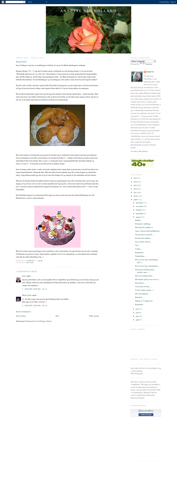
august (138, 217)
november (140, 206)
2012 (136, 189)
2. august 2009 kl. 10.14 (34, 289)
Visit (137, 245)
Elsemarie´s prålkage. (143, 223)
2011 (136, 192)
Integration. (139, 252)
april (138, 319)
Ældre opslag (94, 316)
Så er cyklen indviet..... (143, 241)
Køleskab (138, 297)
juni (137, 312)
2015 (136, 178)
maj (137, 316)
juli (137, 309)
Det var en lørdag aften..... (144, 275)
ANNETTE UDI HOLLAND (88, 10)
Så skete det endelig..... (143, 238)
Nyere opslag (21, 316)
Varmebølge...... (141, 256)
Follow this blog (146, 414)
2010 (136, 196)
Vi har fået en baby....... (143, 286)
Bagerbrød (139, 304)
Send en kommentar (23, 311)
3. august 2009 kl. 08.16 (34, 305)
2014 (136, 181)
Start (57, 316)
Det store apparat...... (142, 293)
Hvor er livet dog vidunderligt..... (147, 266)
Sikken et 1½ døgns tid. (144, 301)
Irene (24, 276)
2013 (136, 185)
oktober (139, 210)
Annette (150, 72)
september (140, 213)
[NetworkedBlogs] (146, 410)
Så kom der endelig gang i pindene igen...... (145, 270)
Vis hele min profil (139, 151)
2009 (136, 199)
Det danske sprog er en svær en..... (147, 279)
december (139, 202)
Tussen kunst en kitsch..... (144, 234)
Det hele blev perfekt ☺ (144, 227)
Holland (30, 262)
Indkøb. (138, 220)
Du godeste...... (140, 283)
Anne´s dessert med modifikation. (147, 231)
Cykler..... (138, 249)
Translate (148, 64)
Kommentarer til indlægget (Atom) (38, 321)
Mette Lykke (27, 295)
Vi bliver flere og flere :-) (144, 290)
